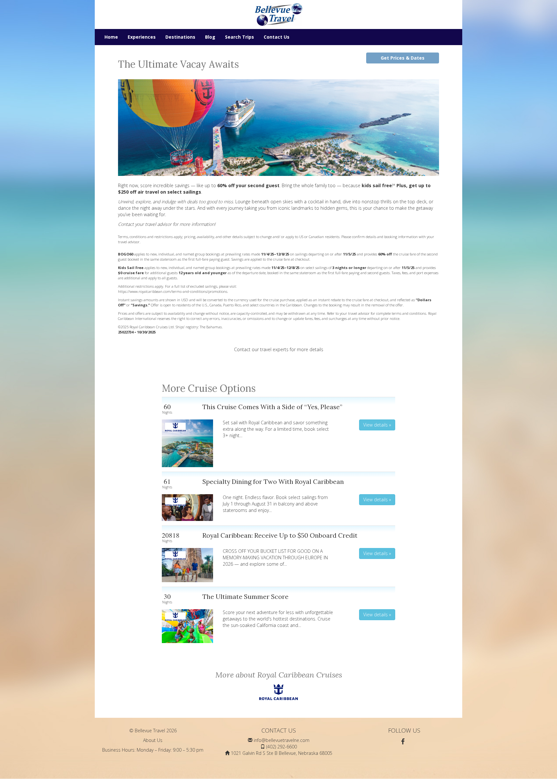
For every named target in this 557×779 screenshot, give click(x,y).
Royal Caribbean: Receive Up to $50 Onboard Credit (279, 535)
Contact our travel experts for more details (278, 349)
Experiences (142, 37)
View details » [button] (377, 425)
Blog (210, 37)
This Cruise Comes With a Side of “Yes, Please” (272, 407)
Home (111, 37)
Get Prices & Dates (403, 58)
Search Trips (239, 37)
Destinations (180, 37)
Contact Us (276, 37)
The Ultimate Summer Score (245, 596)
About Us (152, 740)
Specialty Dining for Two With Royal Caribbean (273, 481)
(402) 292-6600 (281, 747)
